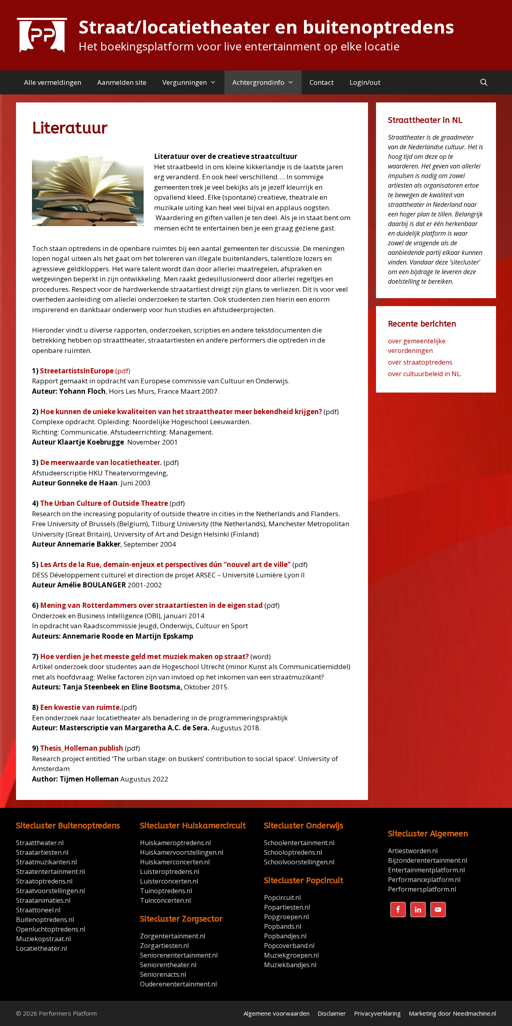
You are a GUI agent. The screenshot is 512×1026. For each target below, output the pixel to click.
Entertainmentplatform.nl (426, 870)
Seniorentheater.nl (168, 964)
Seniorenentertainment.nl (179, 955)
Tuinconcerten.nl (165, 900)
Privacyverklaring (377, 1013)
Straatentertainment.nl (50, 871)
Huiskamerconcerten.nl (175, 862)
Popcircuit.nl (282, 897)
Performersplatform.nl (422, 889)
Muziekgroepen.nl (291, 955)
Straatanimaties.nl (43, 900)
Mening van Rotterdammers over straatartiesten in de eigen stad (151, 605)
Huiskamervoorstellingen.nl (182, 852)
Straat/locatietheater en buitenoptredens (266, 26)
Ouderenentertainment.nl (178, 984)
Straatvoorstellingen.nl (50, 890)
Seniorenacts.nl (163, 974)
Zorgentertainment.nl (172, 936)
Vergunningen (184, 82)
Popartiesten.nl (287, 907)
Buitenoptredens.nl (45, 919)
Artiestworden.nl (413, 850)
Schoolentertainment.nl (299, 842)
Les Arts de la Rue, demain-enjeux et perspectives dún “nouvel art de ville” (165, 564)
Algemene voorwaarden (277, 1013)
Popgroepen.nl (286, 916)
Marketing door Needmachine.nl (452, 1013)
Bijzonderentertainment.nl (427, 860)
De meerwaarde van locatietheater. (101, 462)
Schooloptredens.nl (293, 852)
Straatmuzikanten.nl (46, 862)
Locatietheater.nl (41, 948)
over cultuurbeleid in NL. (425, 373)
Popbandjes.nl (285, 936)
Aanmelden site (121, 82)
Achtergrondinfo (258, 82)
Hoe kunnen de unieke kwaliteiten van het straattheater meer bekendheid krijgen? (181, 411)
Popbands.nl (282, 926)
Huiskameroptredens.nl (176, 842)
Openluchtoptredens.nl (50, 929)
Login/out (365, 82)
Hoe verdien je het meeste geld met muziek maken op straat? (144, 656)
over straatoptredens (420, 362)
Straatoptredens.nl (44, 881)
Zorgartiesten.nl (164, 945)
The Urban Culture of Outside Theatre (104, 503)
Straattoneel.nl (38, 910)
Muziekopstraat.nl (43, 938)
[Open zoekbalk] (483, 82)
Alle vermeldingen (52, 82)
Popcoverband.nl (289, 945)
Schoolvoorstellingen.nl (299, 862)
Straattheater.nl (40, 842)
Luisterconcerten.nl (169, 881)
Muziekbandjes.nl (290, 964)
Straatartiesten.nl (42, 852)
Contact (322, 82)
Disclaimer (332, 1013)
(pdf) (85, 370)
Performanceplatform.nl (424, 879)
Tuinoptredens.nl (166, 890)
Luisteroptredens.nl (169, 871)
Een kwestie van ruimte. (81, 707)
